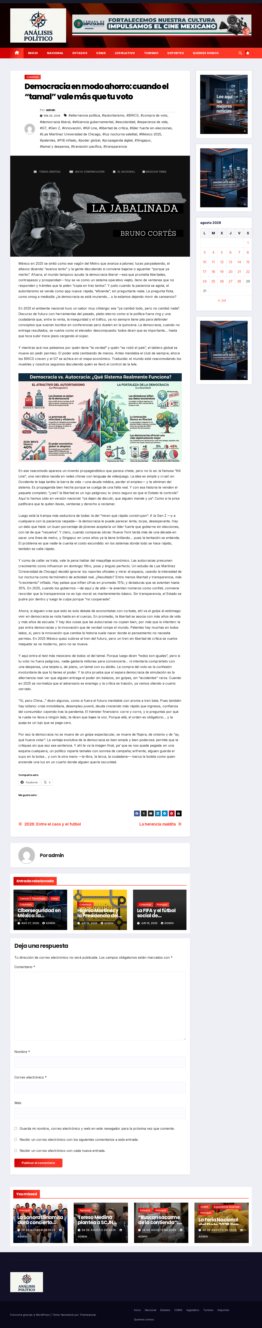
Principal (162, 904)
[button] (240, 53)
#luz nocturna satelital (120, 134)
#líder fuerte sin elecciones (151, 128)
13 (230, 262)
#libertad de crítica (113, 128)
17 (204, 272)
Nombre (22, 1052)
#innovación (71, 128)
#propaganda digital (117, 140)
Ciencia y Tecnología (32, 898)
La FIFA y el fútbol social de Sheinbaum (156, 915)
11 (213, 262)
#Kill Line (90, 128)
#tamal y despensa (54, 146)
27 (231, 281)
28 (239, 281)
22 (248, 272)
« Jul (222, 300)
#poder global (89, 140)
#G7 (43, 128)
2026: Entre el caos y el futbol (52, 824)
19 (222, 272)
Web (17, 1103)
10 (204, 262)
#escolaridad (125, 122)
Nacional (55, 53)
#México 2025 (150, 134)
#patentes (47, 140)
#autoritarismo (113, 115)
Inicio (33, 53)
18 (213, 272)
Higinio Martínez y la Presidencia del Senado (97, 915)
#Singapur (143, 140)
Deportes (175, 53)
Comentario (24, 967)
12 (222, 262)
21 (239, 272)
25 (213, 281)
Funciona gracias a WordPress (30, 1314)
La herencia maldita (157, 824)
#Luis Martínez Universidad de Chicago (70, 134)
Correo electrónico (30, 1077)
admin (50, 110)
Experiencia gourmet (226, 1206)
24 (205, 281)
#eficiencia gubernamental (92, 122)
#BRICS (132, 115)
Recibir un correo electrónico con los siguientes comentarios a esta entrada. (79, 1139)
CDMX (101, 53)
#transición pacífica (86, 146)
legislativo (125, 53)
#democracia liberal (55, 122)
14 (239, 262)
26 (222, 281)
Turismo (151, 53)
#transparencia (115, 146)
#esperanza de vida (152, 122)
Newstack (67, 1314)
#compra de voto (154, 115)
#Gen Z (54, 128)
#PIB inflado (66, 140)
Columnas (33, 76)
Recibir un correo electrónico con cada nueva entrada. (62, 1151)
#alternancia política (84, 115)
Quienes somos (206, 53)
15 (248, 262)
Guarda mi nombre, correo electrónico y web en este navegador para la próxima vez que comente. (97, 1128)
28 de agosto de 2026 (38, 1230)
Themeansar (88, 1314)
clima (54, 898)
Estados (79, 53)
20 (231, 272)
